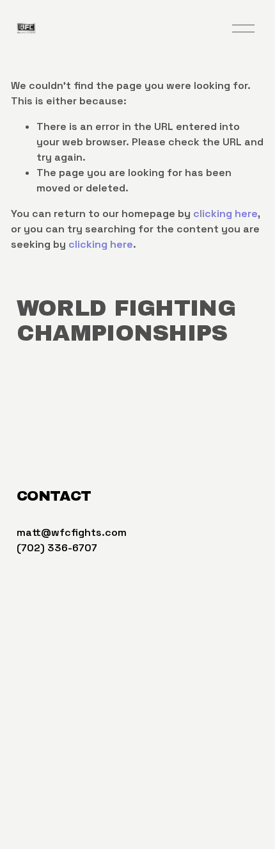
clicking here (225, 213)
